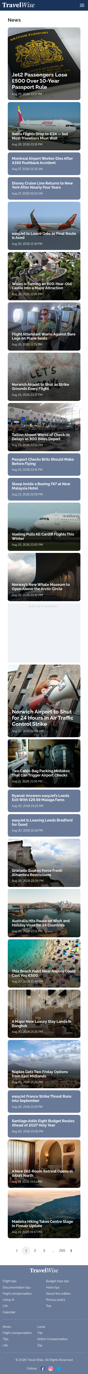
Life (5, 1306)
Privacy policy (55, 1300)
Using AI (8, 1300)
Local (41, 1327)
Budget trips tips (57, 1281)
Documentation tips (16, 1287)
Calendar (9, 1312)
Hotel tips (53, 1287)
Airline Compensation (52, 1339)
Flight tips (9, 1281)
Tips (5, 1339)
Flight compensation (17, 1293)
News (7, 1327)
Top (48, 1306)
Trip (39, 1333)
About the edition (58, 1293)
